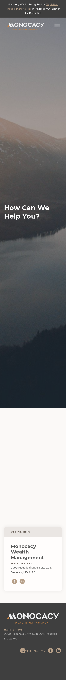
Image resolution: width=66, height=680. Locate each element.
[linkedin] (22, 581)
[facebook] (14, 581)
